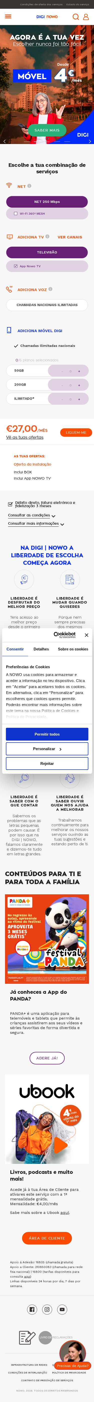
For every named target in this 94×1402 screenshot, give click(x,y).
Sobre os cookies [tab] (73, 649)
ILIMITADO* (24, 398)
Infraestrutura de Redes (29, 1364)
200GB (20, 384)
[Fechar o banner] (86, 635)
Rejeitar (47, 763)
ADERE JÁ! (47, 1058)
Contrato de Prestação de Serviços (47, 1380)
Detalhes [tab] (41, 649)
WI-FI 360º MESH (32, 213)
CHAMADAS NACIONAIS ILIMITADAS (47, 305)
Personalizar (44, 749)
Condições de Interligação (27, 1372)
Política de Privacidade (69, 1372)
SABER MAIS (47, 130)
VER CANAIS (70, 237)
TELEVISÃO (47, 252)
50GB (19, 370)
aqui (64, 1212)
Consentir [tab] (15, 649)
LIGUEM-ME (76, 432)
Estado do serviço (77, 4)
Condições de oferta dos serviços (41, 4)
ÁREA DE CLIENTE (47, 1238)
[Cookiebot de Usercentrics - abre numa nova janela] (56, 635)
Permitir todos (47, 734)
